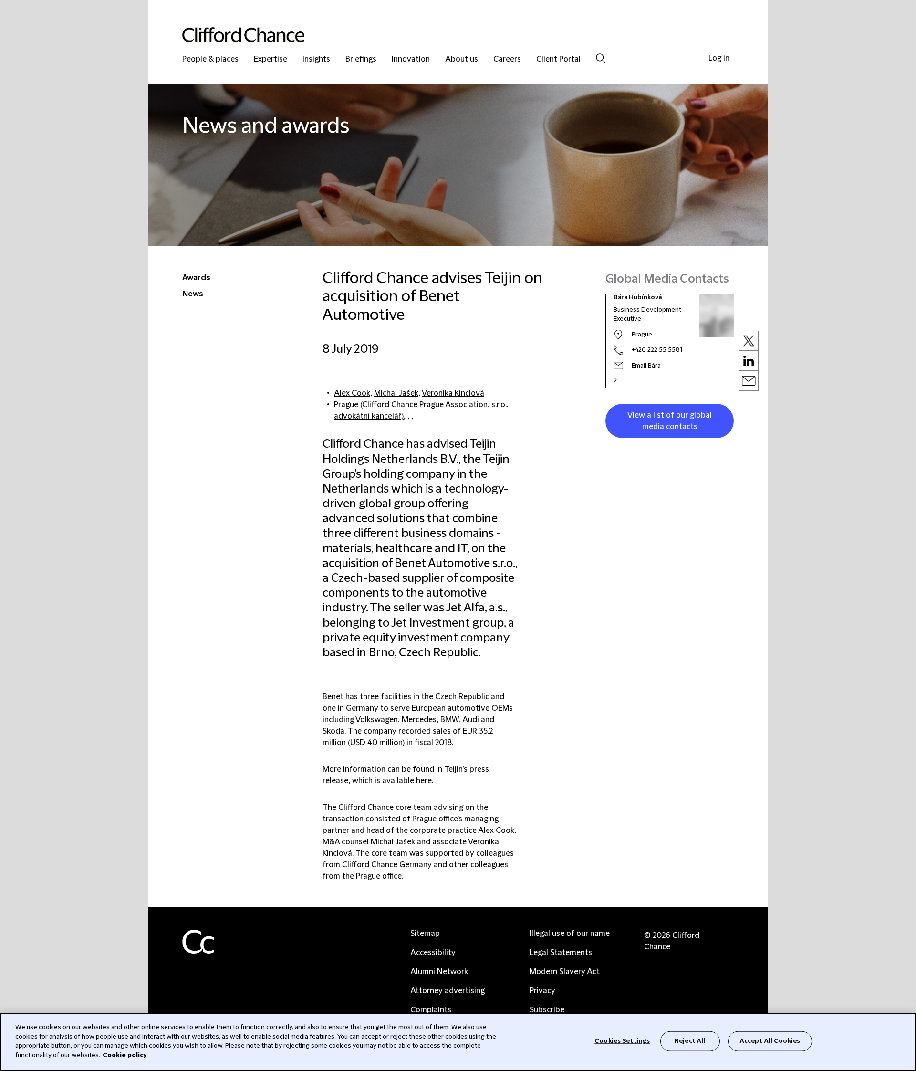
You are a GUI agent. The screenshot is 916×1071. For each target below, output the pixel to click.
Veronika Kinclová (453, 393)
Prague (642, 334)
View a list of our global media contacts (669, 421)
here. (424, 781)
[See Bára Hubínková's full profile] (625, 380)
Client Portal (558, 59)
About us (461, 59)
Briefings (360, 59)
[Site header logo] (439, 34)
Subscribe (547, 1010)
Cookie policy (125, 1055)
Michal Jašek (396, 393)
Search (600, 58)
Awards (196, 277)
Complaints (430, 1010)
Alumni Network (439, 971)
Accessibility (433, 952)
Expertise (270, 59)
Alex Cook (352, 393)
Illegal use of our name (570, 933)
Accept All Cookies (770, 1041)
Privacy (542, 991)
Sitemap (425, 933)
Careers (507, 59)
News (192, 294)
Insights (316, 59)
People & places (210, 59)
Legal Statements (561, 952)
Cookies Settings (622, 1041)
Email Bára (646, 365)
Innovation (411, 59)
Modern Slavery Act (565, 971)
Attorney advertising (447, 991)
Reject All (690, 1041)
